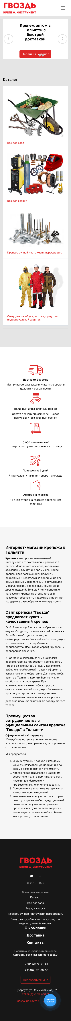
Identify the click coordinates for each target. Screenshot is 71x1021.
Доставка (36, 935)
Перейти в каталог (35, 54)
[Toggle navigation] (63, 8)
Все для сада (35, 902)
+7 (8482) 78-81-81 (35, 963)
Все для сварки (35, 908)
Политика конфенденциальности (35, 951)
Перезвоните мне (35, 980)
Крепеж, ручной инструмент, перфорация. (35, 913)
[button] (37, 55)
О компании (35, 928)
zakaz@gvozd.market (35, 994)
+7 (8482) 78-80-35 (35, 970)
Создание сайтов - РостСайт (35, 1000)
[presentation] (8, 39)
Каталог (35, 897)
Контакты (35, 942)
